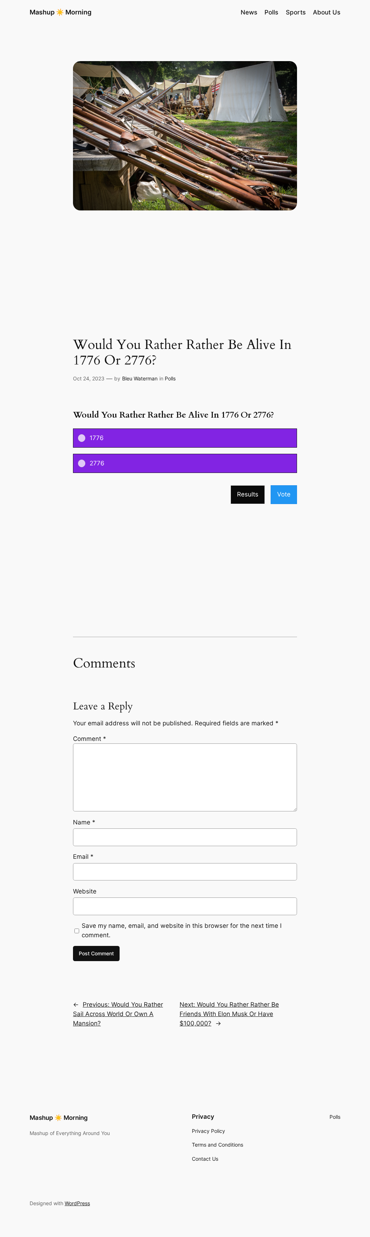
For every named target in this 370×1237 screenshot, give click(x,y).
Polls (170, 378)
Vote (284, 494)
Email (83, 856)
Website (84, 891)
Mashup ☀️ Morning (60, 12)
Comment (89, 738)
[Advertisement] (185, 279)
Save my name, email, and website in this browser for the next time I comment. (181, 930)
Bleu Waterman (140, 378)
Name (84, 822)
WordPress (77, 1203)
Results (247, 494)
